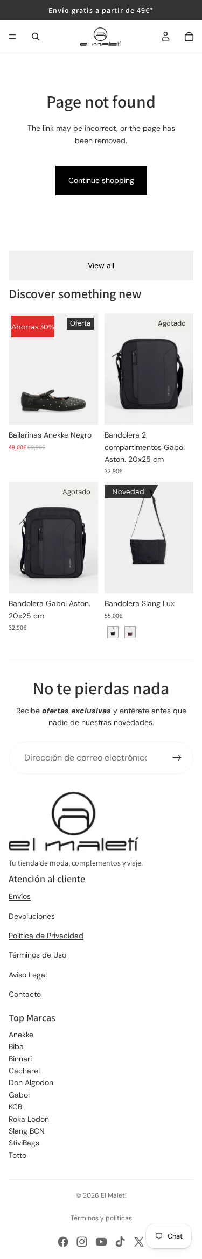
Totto (17, 1155)
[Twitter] (139, 1241)
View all (101, 265)
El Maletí (114, 1195)
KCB (15, 1107)
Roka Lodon (29, 1119)
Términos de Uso (37, 955)
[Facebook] (63, 1241)
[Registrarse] (177, 758)
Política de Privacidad (46, 935)
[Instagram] (81, 1241)
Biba (16, 1046)
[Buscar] (35, 36)
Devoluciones (32, 916)
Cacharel (24, 1070)
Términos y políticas (101, 1218)
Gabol (19, 1095)
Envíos (20, 896)
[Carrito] (189, 36)
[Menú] (12, 36)
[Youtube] (101, 1241)
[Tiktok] (120, 1241)
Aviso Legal (28, 975)
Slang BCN (27, 1131)
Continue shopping (101, 180)
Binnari (20, 1059)
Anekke (21, 1034)
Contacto (25, 994)
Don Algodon (31, 1082)
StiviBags (24, 1143)
